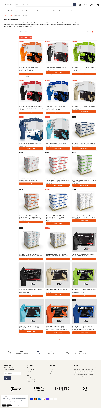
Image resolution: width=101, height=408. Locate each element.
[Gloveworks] (62, 391)
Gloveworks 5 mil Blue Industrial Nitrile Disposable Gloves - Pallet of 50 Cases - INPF (30, 254)
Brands (22, 11)
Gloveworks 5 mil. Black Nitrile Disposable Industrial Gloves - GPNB (56, 68)
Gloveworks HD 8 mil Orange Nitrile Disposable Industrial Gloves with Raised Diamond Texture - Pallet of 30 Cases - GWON (31, 217)
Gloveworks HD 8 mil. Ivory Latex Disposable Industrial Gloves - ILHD (83, 107)
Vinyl (51, 369)
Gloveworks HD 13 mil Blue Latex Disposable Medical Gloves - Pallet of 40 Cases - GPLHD (83, 144)
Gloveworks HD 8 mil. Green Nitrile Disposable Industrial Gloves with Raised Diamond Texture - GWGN (84, 69)
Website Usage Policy (32, 381)
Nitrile (51, 368)
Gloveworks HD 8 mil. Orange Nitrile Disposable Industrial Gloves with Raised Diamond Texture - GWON (29, 69)
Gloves (3, 11)
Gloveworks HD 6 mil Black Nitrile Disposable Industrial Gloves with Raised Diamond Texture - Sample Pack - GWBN (31, 291)
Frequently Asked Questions (66, 11)
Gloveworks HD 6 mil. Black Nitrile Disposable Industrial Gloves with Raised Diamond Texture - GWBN (31, 108)
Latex (51, 371)
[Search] (74, 4)
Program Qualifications (32, 369)
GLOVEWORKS (22, 72)
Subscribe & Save (30, 11)
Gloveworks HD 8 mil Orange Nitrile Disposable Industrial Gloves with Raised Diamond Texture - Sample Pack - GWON (56, 328)
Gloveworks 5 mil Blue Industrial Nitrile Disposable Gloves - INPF (56, 144)
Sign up (7, 378)
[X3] (85, 391)
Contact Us (48, 11)
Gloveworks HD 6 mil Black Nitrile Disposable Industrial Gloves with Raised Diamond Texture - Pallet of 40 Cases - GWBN (57, 180)
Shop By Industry (12, 11)
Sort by (21, 31)
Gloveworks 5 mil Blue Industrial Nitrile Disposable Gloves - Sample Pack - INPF (29, 327)
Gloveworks (12, 15)
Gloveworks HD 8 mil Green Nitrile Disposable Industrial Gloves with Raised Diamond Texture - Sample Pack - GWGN (84, 291)
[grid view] (93, 32)
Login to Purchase (31, 74)
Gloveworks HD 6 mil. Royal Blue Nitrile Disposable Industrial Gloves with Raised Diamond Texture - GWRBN (56, 108)
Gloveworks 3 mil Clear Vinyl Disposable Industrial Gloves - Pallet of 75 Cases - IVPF (57, 254)
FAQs (28, 375)
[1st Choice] (16, 391)
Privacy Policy (30, 377)
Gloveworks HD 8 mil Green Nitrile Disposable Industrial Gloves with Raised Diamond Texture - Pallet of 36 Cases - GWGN (84, 180)
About (28, 368)
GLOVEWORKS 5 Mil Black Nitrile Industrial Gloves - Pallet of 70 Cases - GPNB (30, 179)
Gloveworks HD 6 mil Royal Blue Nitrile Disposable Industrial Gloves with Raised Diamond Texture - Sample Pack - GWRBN (83, 328)
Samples (52, 373)
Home (5, 15)
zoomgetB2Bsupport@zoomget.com (22, 353)
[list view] (95, 32)
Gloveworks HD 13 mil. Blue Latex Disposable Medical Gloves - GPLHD (30, 144)
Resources (40, 11)
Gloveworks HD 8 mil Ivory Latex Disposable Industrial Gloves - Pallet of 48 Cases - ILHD (83, 216)
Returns (55, 11)
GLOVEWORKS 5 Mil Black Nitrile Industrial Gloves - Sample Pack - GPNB (83, 254)
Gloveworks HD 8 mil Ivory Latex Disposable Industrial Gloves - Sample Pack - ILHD (57, 290)
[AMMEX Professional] (39, 391)
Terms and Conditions (32, 379)
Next (59, 339)
